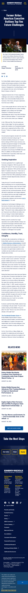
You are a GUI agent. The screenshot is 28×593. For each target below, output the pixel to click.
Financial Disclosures (9, 541)
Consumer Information (10, 537)
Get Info (6, 452)
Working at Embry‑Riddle (10, 548)
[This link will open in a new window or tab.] (5, 502)
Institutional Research (10, 544)
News (5, 10)
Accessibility (7, 562)
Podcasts (6, 527)
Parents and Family (9, 509)
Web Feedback (15, 565)
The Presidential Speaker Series (10, 315)
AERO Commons (8, 521)
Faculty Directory (8, 512)
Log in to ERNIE (10, 505)
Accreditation (7, 534)
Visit (15, 452)
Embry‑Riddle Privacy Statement (9, 590)
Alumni (6, 515)
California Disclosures (10, 551)
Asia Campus (18, 485)
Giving (6, 518)
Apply (23, 452)
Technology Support (8, 566)
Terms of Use (7, 565)
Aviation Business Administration (12, 243)
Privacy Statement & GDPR (13, 564)
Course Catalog (8, 524)
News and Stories (8, 530)
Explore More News (14, 428)
